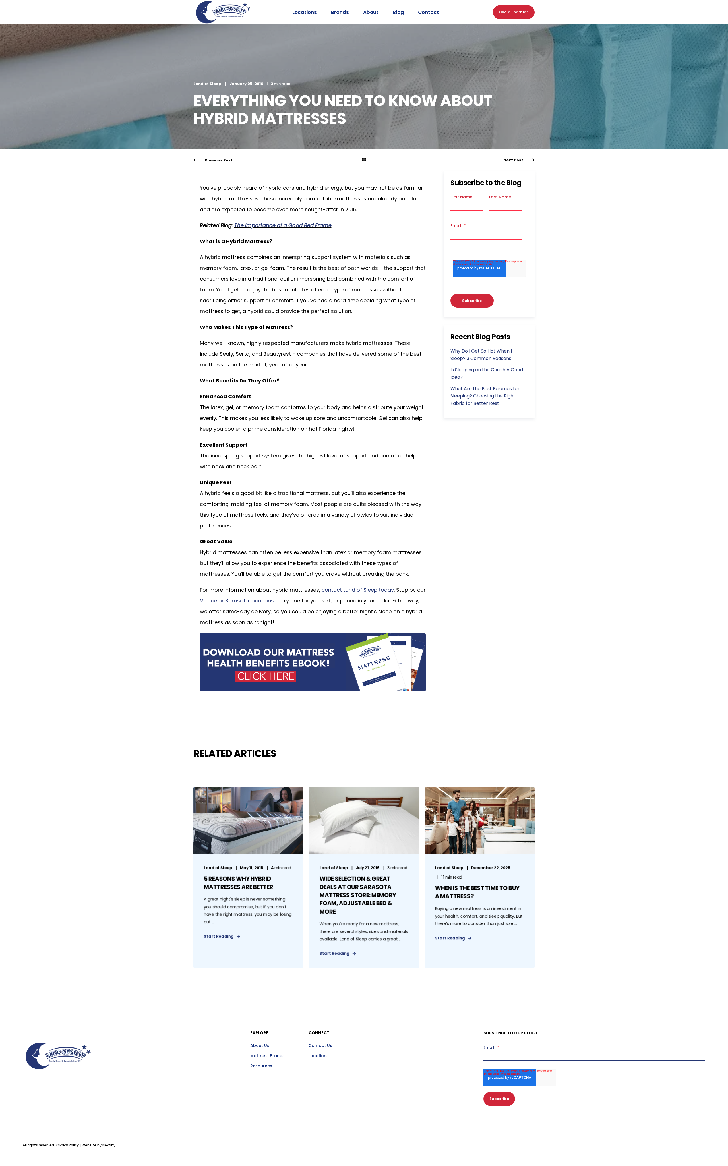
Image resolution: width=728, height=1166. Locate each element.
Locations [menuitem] (319, 1056)
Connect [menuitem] (319, 1033)
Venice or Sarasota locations (237, 600)
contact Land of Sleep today (358, 589)
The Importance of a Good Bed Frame (283, 225)
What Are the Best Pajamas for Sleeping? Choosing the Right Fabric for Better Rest (485, 396)
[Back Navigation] (364, 160)
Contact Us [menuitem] (320, 1045)
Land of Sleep (207, 83)
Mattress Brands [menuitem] (267, 1056)
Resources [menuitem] (261, 1066)
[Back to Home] (223, 29)
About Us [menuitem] (259, 1045)
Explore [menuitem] (259, 1033)
